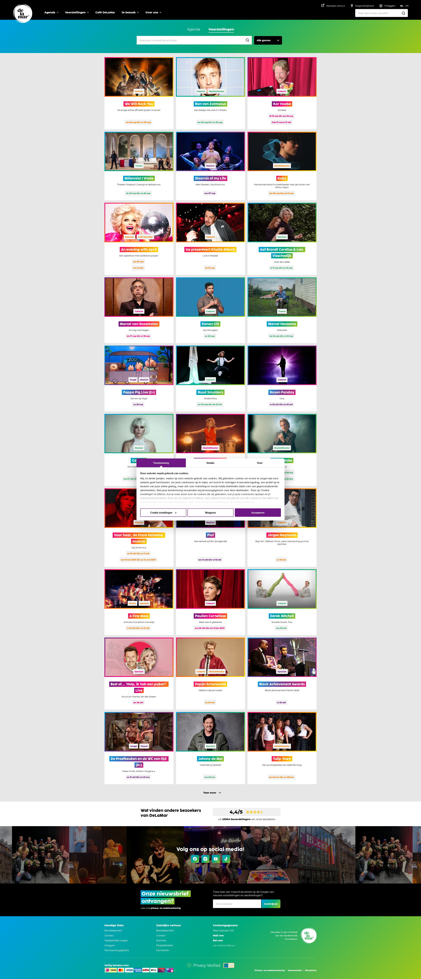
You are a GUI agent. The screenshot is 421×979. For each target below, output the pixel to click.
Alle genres (264, 40)
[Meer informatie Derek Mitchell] (282, 602)
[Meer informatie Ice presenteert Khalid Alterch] (210, 239)
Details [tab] (211, 463)
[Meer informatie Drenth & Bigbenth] (210, 450)
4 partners (180, 502)
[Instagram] (205, 859)
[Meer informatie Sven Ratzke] (282, 450)
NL (401, 6)
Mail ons (218, 935)
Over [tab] (260, 463)
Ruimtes (161, 940)
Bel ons (218, 940)
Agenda (49, 12)
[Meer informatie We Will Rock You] (138, 93)
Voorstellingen (75, 12)
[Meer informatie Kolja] (282, 166)
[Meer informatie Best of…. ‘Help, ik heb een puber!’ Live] (138, 674)
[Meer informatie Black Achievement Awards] (282, 674)
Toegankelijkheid (364, 5)
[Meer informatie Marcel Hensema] (282, 310)
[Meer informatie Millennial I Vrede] (138, 166)
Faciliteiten (162, 950)
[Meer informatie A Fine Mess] (138, 602)
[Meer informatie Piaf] (210, 527)
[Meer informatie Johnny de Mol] (210, 748)
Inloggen (109, 945)
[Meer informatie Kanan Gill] (210, 310)
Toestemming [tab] (161, 463)
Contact (109, 935)
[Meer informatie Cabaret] (138, 450)
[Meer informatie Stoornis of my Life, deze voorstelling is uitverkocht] (210, 166)
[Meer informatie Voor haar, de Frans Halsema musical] (138, 527)
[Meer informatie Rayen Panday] (282, 378)
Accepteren (257, 512)
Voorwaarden (295, 970)
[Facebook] (195, 859)
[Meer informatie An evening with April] (138, 239)
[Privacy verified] (203, 965)
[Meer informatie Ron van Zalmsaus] (210, 93)
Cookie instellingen (161, 512)
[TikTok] (226, 859)
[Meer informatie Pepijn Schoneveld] (210, 674)
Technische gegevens (116, 950)
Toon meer (209, 792)
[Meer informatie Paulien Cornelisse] (210, 602)
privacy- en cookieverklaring (166, 908)
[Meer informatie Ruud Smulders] (210, 378)
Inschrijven (271, 903)
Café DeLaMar (105, 12)
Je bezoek (129, 12)
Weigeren (210, 512)
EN (407, 6)
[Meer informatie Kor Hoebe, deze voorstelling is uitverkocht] (282, 93)
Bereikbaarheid (113, 930)
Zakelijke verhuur (335, 5)
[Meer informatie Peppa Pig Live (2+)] (138, 378)
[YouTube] (216, 859)
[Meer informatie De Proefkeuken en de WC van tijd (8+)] (138, 748)
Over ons (152, 12)
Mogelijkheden (164, 945)
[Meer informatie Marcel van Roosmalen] (138, 310)
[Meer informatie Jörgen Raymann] (282, 527)
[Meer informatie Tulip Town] (282, 748)
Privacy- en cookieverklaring (236, 502)
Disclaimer (311, 970)
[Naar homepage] (22, 13)
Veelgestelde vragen (116, 940)
